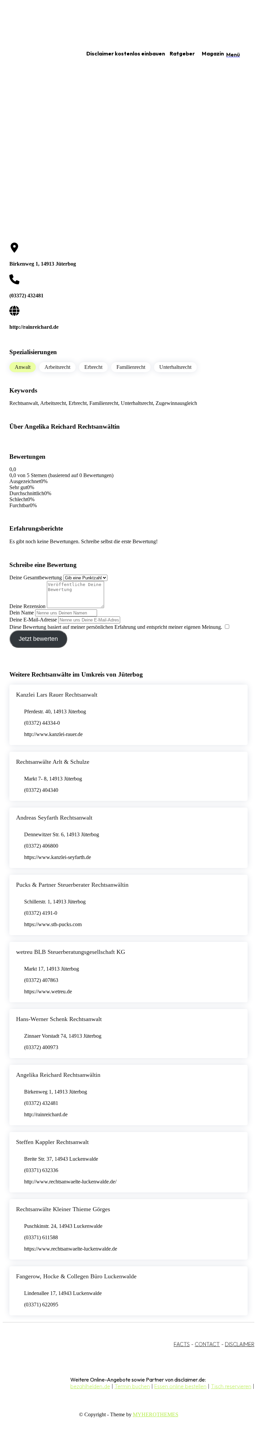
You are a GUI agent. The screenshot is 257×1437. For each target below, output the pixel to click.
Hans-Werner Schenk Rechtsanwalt (59, 1019)
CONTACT (207, 1344)
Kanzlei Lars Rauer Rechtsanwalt (56, 694)
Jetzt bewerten (38, 638)
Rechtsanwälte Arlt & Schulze (52, 761)
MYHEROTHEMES (155, 1414)
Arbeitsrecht (57, 367)
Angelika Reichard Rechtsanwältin (58, 1074)
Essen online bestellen (180, 1386)
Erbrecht (93, 367)
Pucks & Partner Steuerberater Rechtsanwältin (72, 884)
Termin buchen (132, 1386)
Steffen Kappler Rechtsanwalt (52, 1142)
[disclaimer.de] (36, 53)
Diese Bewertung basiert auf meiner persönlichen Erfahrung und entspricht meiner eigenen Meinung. (115, 627)
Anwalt (22, 367)
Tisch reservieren (231, 1386)
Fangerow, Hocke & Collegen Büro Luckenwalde (76, 1276)
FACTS (182, 1344)
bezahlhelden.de (90, 1386)
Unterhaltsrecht (175, 367)
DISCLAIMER (239, 1344)
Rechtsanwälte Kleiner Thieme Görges (63, 1209)
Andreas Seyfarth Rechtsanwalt (54, 817)
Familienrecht (130, 367)
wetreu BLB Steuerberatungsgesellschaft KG (70, 952)
